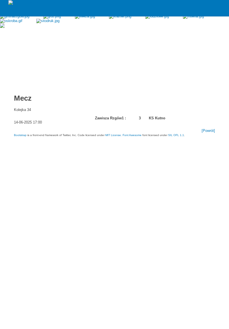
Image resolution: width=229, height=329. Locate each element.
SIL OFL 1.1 (176, 135)
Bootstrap (20, 135)
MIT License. (113, 135)
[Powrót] (208, 131)
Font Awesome (132, 135)
